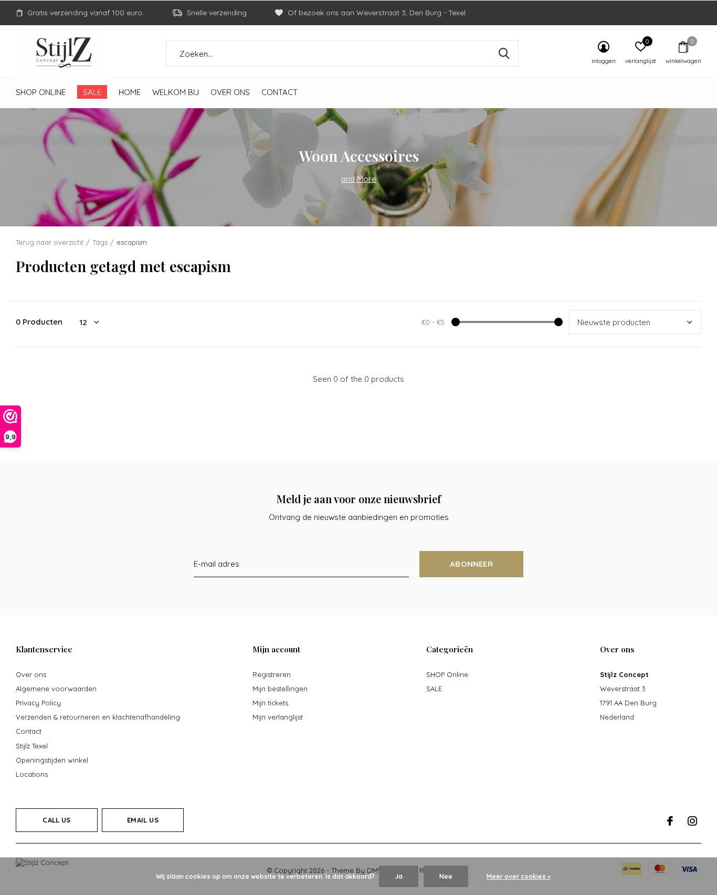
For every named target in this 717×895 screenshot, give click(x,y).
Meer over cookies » (519, 876)
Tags (100, 242)
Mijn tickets (270, 703)
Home (130, 92)
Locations (32, 774)
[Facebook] (670, 820)
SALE (92, 92)
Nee (445, 876)
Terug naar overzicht (49, 242)
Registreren (271, 674)
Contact (279, 92)
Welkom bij (175, 92)
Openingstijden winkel (52, 760)
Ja (399, 876)
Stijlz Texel (32, 746)
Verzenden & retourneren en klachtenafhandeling (98, 717)
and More (358, 179)
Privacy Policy (38, 703)
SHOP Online (41, 92)
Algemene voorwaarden (56, 688)
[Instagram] (692, 820)
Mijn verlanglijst (277, 717)
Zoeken (504, 53)
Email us (142, 820)
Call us (56, 820)
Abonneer (471, 564)
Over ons (230, 92)
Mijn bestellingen (280, 688)
